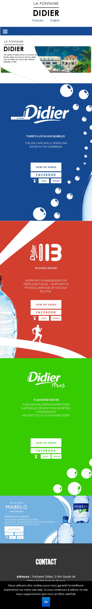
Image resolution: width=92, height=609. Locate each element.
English (55, 20)
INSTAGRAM (20, 118)
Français (38, 20)
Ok (46, 601)
